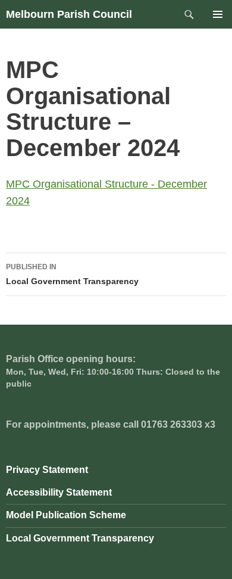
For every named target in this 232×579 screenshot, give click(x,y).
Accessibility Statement (59, 492)
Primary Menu (217, 14)
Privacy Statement (47, 470)
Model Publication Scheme (66, 515)
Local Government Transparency (72, 274)
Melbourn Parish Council (69, 14)
